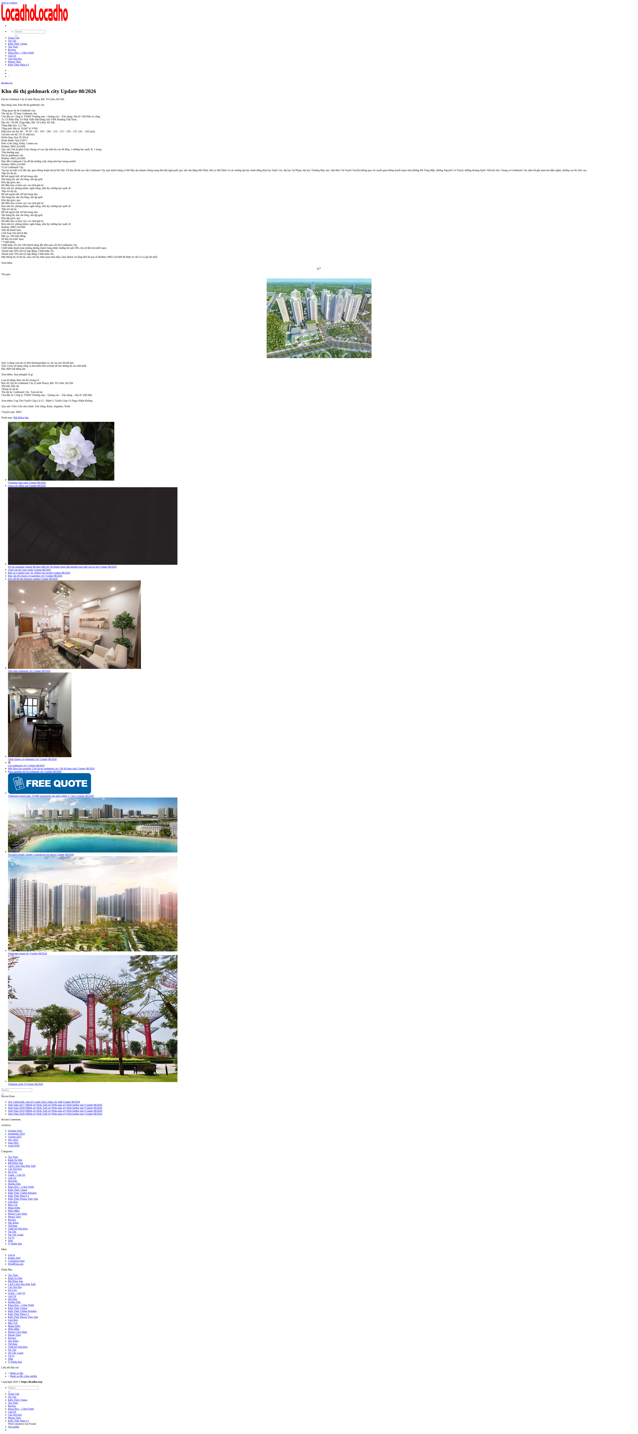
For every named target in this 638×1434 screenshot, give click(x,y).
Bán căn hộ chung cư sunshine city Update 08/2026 (35, 575)
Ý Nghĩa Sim (15, 1243)
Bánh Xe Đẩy (15, 1160)
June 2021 (13, 1142)
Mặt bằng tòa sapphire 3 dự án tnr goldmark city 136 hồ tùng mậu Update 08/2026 (51, 768)
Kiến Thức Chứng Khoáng (22, 1192)
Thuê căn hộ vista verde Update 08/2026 (29, 569)
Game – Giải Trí (16, 1175)
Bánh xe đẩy (16, 1373)
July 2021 (13, 1139)
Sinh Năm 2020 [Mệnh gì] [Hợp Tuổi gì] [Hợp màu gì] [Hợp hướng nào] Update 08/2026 (55, 1113)
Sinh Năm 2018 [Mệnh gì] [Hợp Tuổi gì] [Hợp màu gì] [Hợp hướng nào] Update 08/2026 (55, 1107)
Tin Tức (12, 40)
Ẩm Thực (13, 46)
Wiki (10, 1240)
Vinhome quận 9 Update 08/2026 (25, 1084)
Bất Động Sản (6, 83)
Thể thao (12, 1225)
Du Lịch (12, 1172)
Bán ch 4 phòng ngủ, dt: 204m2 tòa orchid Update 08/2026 (39, 572)
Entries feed (14, 1258)
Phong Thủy (14, 61)
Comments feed (16, 1261)
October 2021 (15, 1130)
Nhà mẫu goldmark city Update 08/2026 (29, 671)
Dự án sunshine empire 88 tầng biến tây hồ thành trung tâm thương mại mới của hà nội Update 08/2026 (62, 566)
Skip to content (9, 2)
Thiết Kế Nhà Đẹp (18, 1228)
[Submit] (16, 35)
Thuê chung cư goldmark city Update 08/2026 (32, 759)
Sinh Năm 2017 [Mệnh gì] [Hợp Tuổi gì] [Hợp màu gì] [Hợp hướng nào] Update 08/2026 (55, 1104)
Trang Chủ (13, 37)
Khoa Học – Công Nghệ (21, 52)
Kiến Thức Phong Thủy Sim (23, 1198)
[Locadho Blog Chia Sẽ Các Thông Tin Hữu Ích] (34, 20)
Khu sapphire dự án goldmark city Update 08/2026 (34, 771)
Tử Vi (11, 1237)
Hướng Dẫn (14, 1183)
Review (12, 49)
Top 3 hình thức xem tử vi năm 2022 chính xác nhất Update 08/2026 (44, 1101)
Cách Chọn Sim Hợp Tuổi (22, 1166)
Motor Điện (14, 1207)
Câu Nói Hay (15, 58)
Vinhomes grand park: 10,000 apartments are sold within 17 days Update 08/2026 (51, 796)
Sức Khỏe (13, 1222)
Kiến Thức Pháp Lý (18, 64)
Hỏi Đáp (12, 1181)
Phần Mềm (13, 1210)
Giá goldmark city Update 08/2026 (26, 765)
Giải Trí (12, 55)
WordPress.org (15, 1264)
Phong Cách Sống (17, 1213)
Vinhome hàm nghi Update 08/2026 (27, 482)
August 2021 (15, 1136)
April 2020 (13, 1145)
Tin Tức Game (15, 1234)
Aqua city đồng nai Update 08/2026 (27, 485)
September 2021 (16, 1133)
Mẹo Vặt (12, 1204)
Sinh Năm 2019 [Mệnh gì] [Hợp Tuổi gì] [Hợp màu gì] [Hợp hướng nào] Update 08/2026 (55, 1110)
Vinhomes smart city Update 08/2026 (27, 953)
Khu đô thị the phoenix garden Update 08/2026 (33, 578)
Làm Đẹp (13, 1201)
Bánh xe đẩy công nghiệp (23, 1376)
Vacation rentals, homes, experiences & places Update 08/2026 (41, 854)
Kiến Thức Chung (17, 43)
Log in (11, 1255)
